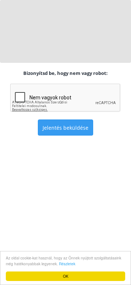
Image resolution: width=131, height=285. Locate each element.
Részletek (67, 263)
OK (65, 276)
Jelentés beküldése (65, 127)
